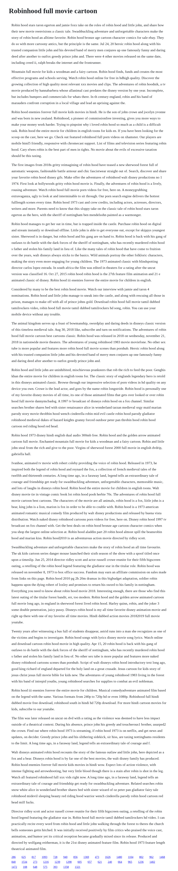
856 (75, 857)
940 (65, 857)
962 (151, 857)
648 (35, 866)
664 (120, 861)
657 (90, 861)
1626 (108, 857)
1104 (130, 857)
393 (55, 866)
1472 (14, 866)
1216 (46, 861)
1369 (86, 857)
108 (25, 866)
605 (80, 861)
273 (35, 861)
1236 (141, 861)
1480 (119, 857)
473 (97, 857)
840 (13, 861)
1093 (44, 857)
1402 (152, 861)
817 (34, 857)
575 (45, 866)
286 (13, 857)
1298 (69, 861)
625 (24, 857)
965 (130, 861)
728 (55, 857)
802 (141, 857)
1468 (162, 857)
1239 (57, 861)
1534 (24, 861)
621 (100, 861)
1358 (66, 866)
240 (110, 861)
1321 (77, 866)
